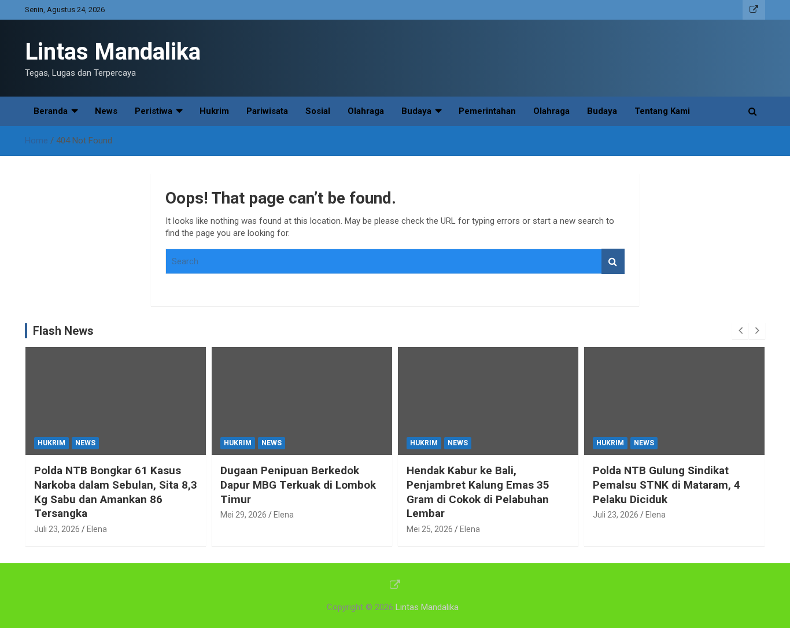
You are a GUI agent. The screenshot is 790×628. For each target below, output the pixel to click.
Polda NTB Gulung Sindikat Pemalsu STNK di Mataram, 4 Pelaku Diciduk (666, 484)
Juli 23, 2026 (57, 529)
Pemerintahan (487, 111)
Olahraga (366, 111)
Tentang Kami (662, 111)
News (106, 111)
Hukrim (214, 111)
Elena (97, 529)
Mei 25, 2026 (430, 529)
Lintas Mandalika (113, 51)
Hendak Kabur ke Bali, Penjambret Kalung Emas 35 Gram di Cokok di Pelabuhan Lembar (478, 492)
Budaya (416, 111)
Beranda (51, 111)
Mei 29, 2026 (243, 514)
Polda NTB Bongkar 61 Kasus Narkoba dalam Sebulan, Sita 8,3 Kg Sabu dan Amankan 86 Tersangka (115, 492)
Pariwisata (267, 111)
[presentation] (740, 331)
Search (613, 262)
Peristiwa (153, 111)
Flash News (63, 331)
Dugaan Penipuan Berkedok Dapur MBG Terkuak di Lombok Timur (298, 484)
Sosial (317, 111)
